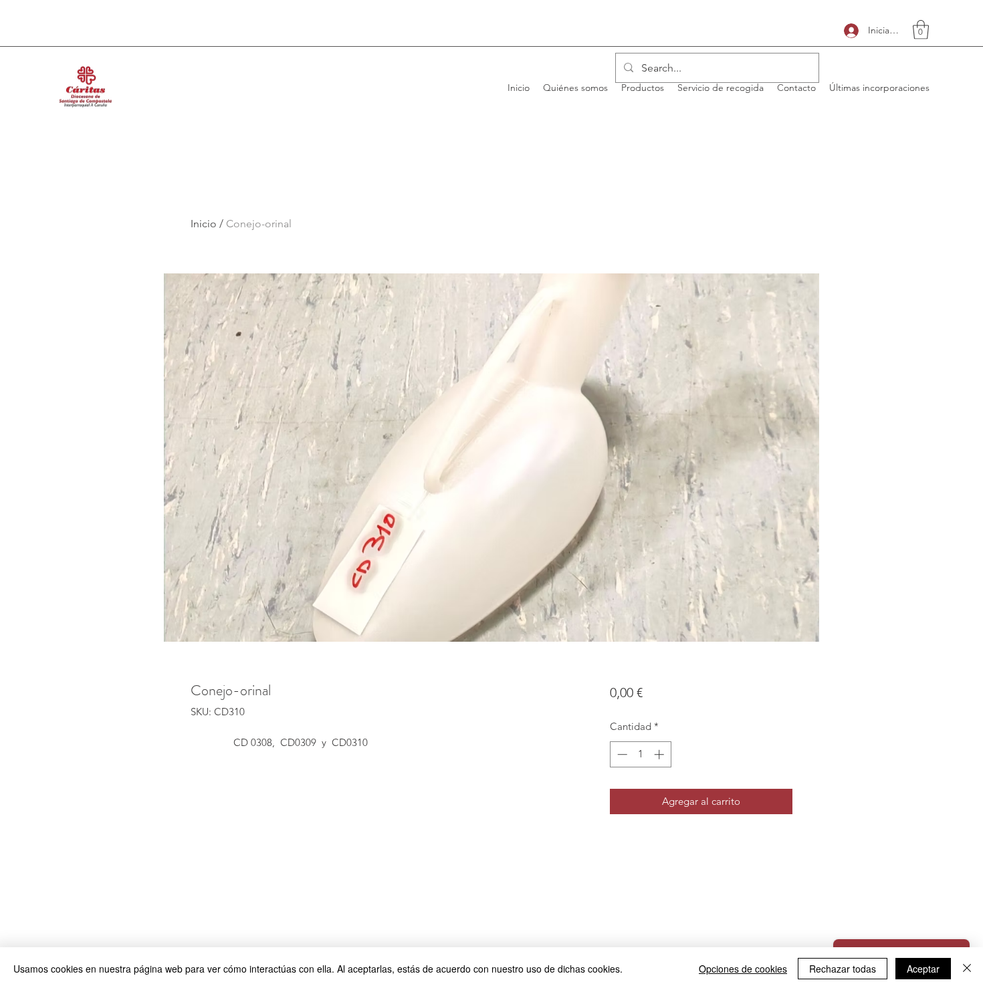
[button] (921, 29)
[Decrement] (621, 754)
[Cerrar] (967, 968)
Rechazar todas (842, 968)
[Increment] (660, 754)
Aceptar (923, 968)
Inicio (204, 223)
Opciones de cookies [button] (743, 968)
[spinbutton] (640, 754)
